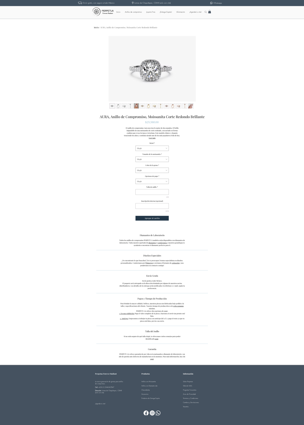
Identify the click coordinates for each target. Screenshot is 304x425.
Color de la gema (152, 165)
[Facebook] (146, 412)
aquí (156, 339)
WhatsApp (149, 263)
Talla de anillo (152, 187)
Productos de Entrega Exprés (150, 398)
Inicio (96, 27)
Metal (152, 143)
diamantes (152, 243)
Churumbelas (145, 390)
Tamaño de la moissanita (152, 154)
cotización (175, 263)
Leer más (152, 138)
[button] (209, 11)
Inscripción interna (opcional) (152, 201)
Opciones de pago (152, 176)
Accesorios (144, 394)
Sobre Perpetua (188, 381)
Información (188, 374)
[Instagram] (152, 412)
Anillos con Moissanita (148, 381)
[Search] (205, 12)
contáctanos (162, 243)
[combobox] (152, 148)
